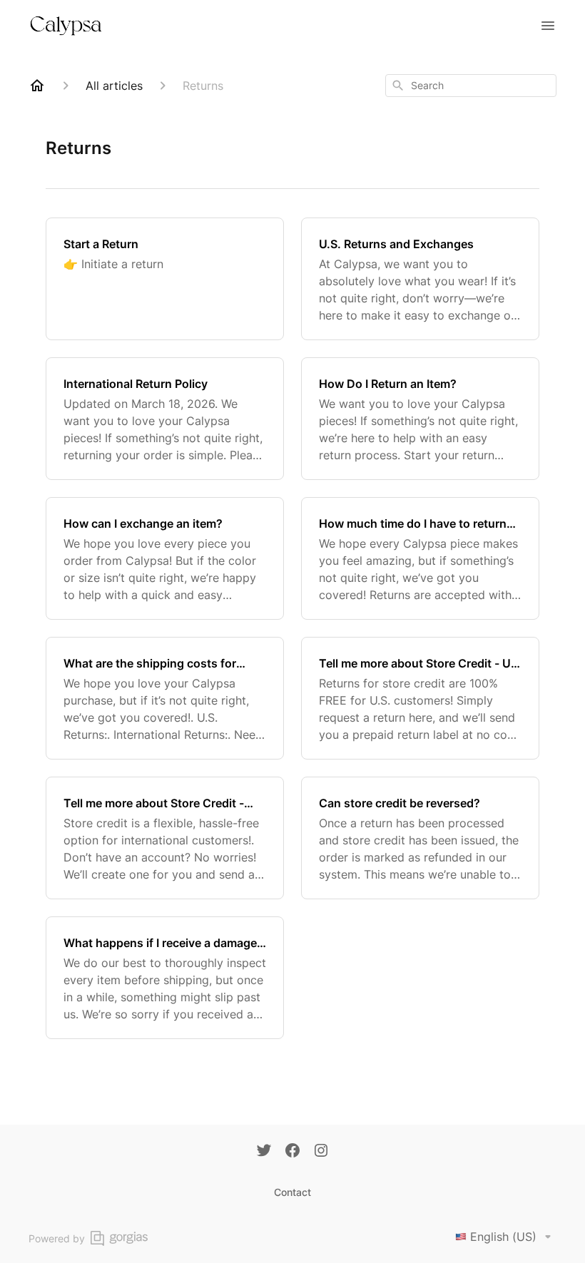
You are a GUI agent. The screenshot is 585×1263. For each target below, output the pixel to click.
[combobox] (470, 85)
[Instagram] (321, 1152)
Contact (292, 1192)
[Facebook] (292, 1152)
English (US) (503, 1236)
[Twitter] (264, 1152)
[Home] (37, 85)
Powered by (57, 1238)
